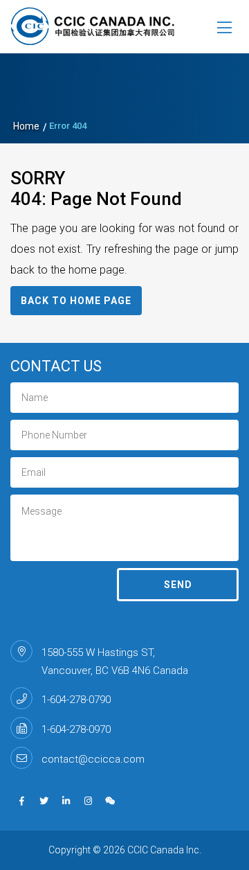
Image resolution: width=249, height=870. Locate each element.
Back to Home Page (76, 300)
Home (26, 126)
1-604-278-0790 (76, 699)
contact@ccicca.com (93, 759)
